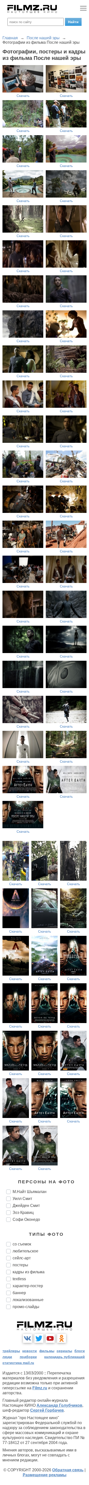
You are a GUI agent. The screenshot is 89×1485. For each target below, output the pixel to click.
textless (19, 1279)
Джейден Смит (26, 1205)
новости (29, 1351)
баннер (19, 1293)
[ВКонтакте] (27, 1338)
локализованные (28, 1300)
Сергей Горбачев (47, 1410)
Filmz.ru (39, 1388)
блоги (79, 1351)
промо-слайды (26, 1307)
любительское (25, 1251)
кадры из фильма (28, 1272)
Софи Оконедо (26, 1219)
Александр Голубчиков (59, 1405)
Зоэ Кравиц (23, 1212)
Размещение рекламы (45, 1475)
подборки (28, 1357)
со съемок (22, 1244)
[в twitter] (38, 1338)
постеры (20, 1265)
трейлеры (11, 1351)
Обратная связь (68, 1470)
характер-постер (28, 1286)
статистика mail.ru (18, 1363)
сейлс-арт (22, 1258)
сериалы (64, 1351)
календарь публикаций (64, 1357)
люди (7, 1357)
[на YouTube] (50, 1338)
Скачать (23, 96)
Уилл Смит (22, 1198)
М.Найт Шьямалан (29, 1192)
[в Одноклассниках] (61, 1338)
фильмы (46, 1351)
